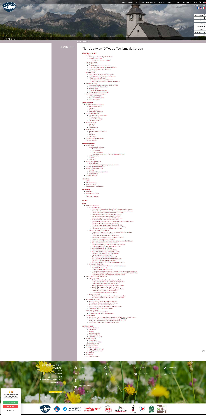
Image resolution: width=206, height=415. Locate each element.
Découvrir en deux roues (92, 113)
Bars (87, 195)
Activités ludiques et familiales (94, 168)
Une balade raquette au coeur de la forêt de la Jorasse (107, 218)
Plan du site (86, 41)
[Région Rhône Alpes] (72, 409)
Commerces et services (92, 328)
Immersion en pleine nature (93, 161)
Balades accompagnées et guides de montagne (105, 165)
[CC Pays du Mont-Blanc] (121, 409)
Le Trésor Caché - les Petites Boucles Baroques (102, 76)
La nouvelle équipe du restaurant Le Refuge (104, 292)
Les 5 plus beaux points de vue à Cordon (103, 239)
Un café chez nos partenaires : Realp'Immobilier (105, 287)
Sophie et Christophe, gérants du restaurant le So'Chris (107, 280)
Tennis (91, 133)
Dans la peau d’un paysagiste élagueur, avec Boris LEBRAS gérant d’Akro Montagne (112, 317)
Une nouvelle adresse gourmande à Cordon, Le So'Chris (107, 212)
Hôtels (87, 181)
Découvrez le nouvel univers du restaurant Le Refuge (107, 228)
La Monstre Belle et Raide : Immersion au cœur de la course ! (109, 266)
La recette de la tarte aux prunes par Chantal (101, 313)
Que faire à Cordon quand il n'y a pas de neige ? (105, 253)
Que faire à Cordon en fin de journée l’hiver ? (104, 257)
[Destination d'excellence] (142, 409)
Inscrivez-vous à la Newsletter (55, 398)
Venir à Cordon (93, 340)
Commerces (92, 329)
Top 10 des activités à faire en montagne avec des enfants (108, 262)
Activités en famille (91, 122)
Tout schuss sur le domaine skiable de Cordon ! (105, 220)
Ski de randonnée (94, 156)
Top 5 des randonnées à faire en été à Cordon (105, 243)
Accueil (79, 41)
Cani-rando (92, 124)
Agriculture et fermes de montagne (95, 94)
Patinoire (91, 170)
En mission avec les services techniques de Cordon (103, 303)
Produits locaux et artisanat (96, 97)
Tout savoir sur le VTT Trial (99, 267)
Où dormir (162, 2)
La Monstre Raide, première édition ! (102, 269)
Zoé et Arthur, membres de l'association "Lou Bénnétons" (108, 297)
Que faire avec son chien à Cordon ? (102, 255)
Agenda (178, 2)
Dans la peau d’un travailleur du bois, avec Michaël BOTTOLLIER (107, 321)
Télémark (91, 158)
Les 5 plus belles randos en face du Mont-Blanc (105, 235)
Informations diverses (92, 345)
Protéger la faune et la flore (96, 349)
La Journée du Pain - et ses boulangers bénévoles (103, 67)
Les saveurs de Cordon (92, 310)
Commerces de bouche (92, 197)
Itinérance (91, 108)
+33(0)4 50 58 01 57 (199, 6)
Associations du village (95, 336)
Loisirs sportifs (90, 129)
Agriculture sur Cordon (95, 96)
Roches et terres (93, 88)
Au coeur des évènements (96, 264)
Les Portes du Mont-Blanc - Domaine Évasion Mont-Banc (108, 154)
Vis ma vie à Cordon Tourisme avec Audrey (101, 308)
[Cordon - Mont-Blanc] (45, 409)
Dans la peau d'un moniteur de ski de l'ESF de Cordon (104, 322)
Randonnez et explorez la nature (95, 104)
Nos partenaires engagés (96, 351)
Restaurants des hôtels (92, 193)
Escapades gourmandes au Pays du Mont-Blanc (105, 81)
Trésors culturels (90, 73)
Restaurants (89, 191)
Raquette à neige (93, 163)
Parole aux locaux (94, 278)
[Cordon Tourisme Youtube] (14, 39)
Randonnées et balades (95, 106)
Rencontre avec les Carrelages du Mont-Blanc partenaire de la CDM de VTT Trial (114, 273)
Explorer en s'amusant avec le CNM (99, 92)
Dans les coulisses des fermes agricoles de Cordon (103, 301)
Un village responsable (92, 347)
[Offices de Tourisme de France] (57, 409)
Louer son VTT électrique (96, 119)
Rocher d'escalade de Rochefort (98, 131)
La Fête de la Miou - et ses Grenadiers (99, 65)
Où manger (170, 2)
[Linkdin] (11, 39)
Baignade (91, 126)
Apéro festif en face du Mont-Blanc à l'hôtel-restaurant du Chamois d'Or (112, 209)
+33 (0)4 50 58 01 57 (57, 370)
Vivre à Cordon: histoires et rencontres (96, 276)
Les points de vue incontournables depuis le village (103, 85)
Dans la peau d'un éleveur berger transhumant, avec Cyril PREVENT (108, 319)
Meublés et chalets (91, 182)
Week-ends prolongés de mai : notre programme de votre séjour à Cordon (112, 241)
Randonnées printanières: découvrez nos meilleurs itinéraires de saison (112, 232)
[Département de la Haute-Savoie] (93, 409)
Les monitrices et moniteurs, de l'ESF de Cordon (105, 283)
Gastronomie (92, 71)
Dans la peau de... (91, 315)
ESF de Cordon (96, 150)
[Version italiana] (204, 8)
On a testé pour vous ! (95, 207)
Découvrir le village (127, 2)
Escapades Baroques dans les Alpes (102, 80)
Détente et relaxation (91, 140)
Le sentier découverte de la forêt (98, 90)
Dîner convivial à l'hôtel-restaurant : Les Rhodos (105, 223)
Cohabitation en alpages (96, 111)
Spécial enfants (93, 127)
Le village (88, 55)
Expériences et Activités (92, 205)
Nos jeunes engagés (94, 294)
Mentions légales (82, 391)
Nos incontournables (91, 62)
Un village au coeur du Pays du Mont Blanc (101, 57)
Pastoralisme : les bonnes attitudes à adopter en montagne (108, 244)
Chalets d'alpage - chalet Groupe (95, 186)
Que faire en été (139, 2)
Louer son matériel (97, 152)
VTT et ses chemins (94, 117)
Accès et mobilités (91, 338)
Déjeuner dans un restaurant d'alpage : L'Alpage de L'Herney (109, 227)
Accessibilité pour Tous (92, 344)
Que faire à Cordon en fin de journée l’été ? (104, 260)
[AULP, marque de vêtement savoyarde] (133, 409)
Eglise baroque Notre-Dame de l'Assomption (101, 74)
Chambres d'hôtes (91, 184)
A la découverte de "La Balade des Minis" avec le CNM (107, 225)
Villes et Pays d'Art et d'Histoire (97, 78)
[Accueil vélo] (151, 409)
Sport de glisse (90, 145)
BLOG (195, 2)
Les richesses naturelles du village (98, 87)
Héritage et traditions (91, 64)
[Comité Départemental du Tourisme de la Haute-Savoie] (108, 409)
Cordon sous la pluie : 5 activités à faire (103, 234)
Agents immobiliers (94, 333)
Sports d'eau (92, 136)
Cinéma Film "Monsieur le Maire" (101, 60)
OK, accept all (11, 402)
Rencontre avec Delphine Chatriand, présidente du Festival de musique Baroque (114, 271)
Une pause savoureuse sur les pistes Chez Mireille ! (106, 216)
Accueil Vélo (89, 354)
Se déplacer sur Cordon (95, 342)
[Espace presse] (105, 374)
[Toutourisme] (162, 409)
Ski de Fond (92, 159)
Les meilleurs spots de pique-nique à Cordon (104, 250)
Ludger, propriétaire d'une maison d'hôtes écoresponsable (108, 282)
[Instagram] (9, 39)
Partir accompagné (94, 110)
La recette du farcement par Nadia (98, 312)
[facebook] (7, 39)
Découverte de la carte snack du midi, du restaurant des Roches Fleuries (112, 211)
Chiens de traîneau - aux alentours (98, 172)
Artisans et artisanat (94, 335)
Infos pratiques (187, 2)
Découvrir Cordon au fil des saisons (99, 230)
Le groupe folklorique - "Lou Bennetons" (100, 69)
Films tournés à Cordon (95, 58)
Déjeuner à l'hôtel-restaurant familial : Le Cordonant (106, 214)
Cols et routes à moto (95, 120)
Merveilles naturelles (91, 83)
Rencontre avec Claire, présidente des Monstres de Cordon (108, 274)
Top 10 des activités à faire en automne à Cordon (106, 251)
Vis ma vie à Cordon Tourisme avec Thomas (101, 305)
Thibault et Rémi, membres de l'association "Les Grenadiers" (109, 296)
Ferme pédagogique (94, 99)
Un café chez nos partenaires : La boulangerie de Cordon (108, 289)
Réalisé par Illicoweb (98, 391)
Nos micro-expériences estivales (95, 138)
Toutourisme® (90, 352)
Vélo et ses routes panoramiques (98, 115)
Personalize (10, 410)
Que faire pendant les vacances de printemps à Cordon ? (108, 237)
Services (91, 331)
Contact (76, 391)
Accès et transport (97, 149)
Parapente (92, 135)
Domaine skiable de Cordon (96, 147)
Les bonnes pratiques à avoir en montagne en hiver (106, 246)
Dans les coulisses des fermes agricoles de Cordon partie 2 (105, 306)
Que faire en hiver (151, 2)
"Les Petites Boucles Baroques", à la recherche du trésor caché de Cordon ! (113, 221)
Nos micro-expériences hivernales (95, 166)
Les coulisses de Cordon (92, 299)
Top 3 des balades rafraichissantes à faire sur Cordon (107, 259)
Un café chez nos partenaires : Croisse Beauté (105, 290)
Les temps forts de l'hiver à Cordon (102, 248)
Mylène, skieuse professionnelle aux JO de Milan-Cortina (108, 285)
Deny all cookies (10, 406)
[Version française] (198, 8)
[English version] (201, 8)
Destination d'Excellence (92, 356)
